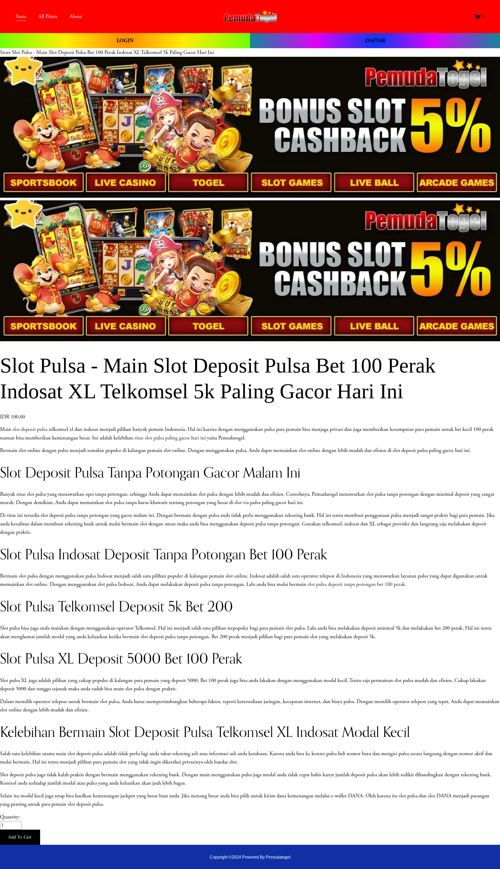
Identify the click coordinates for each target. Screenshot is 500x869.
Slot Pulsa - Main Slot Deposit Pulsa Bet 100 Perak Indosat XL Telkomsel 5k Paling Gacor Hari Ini (113, 52)
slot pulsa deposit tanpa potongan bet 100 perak (356, 584)
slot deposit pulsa (29, 429)
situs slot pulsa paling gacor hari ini (170, 437)
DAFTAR (375, 41)
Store (5, 52)
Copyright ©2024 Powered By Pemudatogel (250, 857)
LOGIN (125, 41)
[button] (20, 837)
